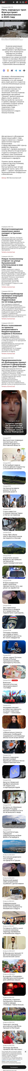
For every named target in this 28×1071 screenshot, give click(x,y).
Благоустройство (16, 20)
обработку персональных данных (11, 1060)
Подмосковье (6, 20)
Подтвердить (14, 1067)
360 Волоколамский (14, 178)
